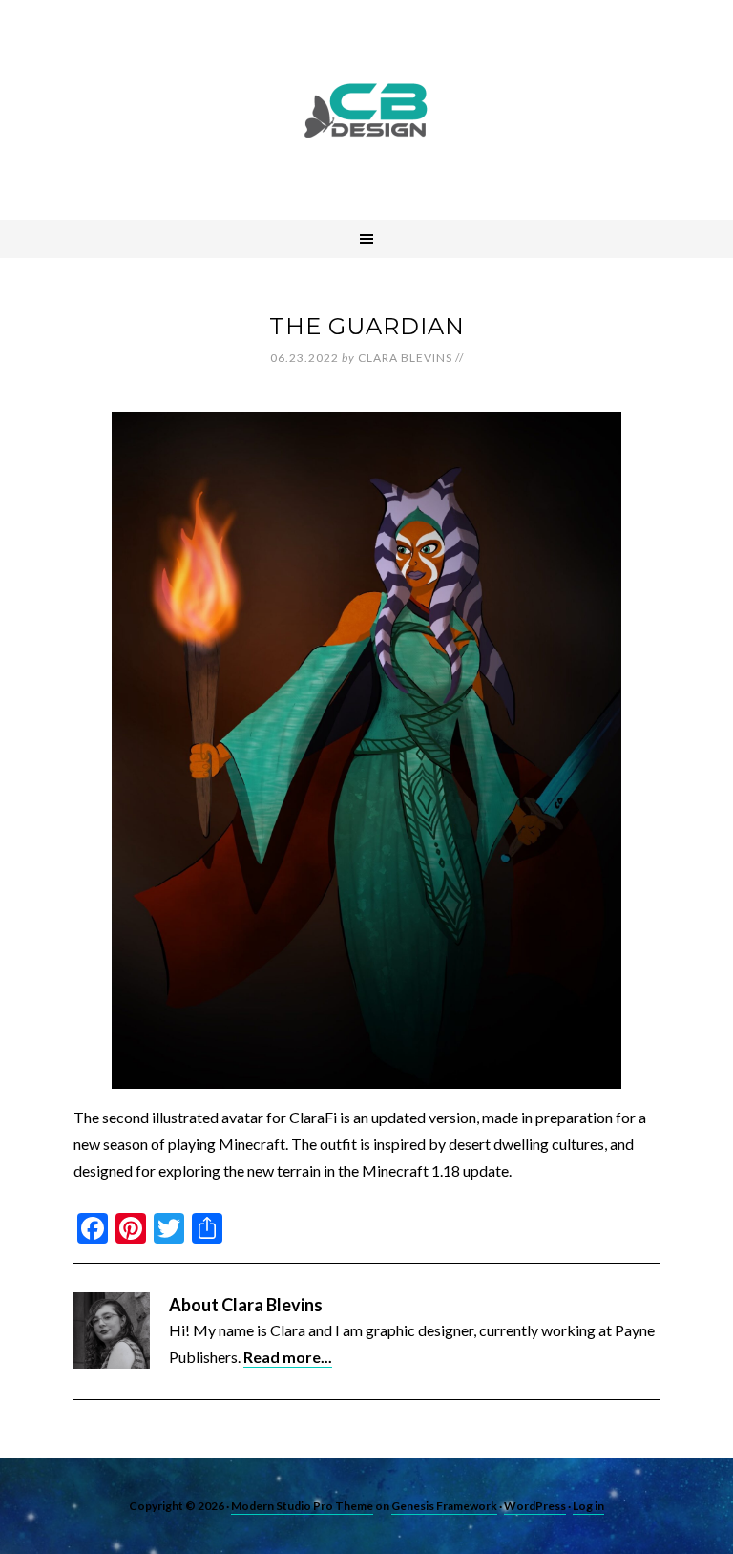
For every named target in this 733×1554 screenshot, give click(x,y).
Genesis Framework (444, 1506)
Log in (588, 1506)
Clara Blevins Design (366, 109)
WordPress (535, 1506)
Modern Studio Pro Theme (302, 1506)
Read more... (287, 1357)
